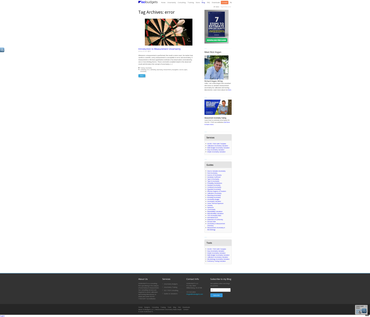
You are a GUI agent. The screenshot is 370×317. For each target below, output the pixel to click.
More (141, 76)
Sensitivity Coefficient (214, 177)
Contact (185, 309)
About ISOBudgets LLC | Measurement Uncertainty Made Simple (160, 309)
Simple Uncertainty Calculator (216, 152)
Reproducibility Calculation (215, 213)
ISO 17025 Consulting (171, 290)
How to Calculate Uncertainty (216, 171)
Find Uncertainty (212, 173)
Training (142, 68)
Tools (169, 307)
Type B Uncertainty (213, 181)
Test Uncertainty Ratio (214, 215)
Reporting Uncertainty (214, 195)
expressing (160, 69)
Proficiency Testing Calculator (216, 261)
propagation (175, 69)
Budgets (147, 307)
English (2, 316)
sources (181, 69)
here (229, 90)
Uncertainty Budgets (171, 284)
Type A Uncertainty (213, 179)
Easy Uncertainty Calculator (215, 150)
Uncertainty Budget (213, 199)
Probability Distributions (214, 183)
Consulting (155, 307)
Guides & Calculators (171, 294)
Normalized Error (212, 217)
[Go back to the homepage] (148, 2)
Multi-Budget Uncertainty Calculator (218, 148)
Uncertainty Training (170, 287)
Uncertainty (148, 68)
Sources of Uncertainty (214, 175)
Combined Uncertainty (214, 187)
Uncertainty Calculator (214, 201)
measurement (167, 69)
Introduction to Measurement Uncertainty (159, 48)
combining (143, 69)
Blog (174, 307)
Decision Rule (211, 221)
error (148, 69)
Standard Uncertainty (213, 185)
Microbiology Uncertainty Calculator (218, 259)
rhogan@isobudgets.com (194, 294)
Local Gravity (211, 209)
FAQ (179, 307)
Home (140, 307)
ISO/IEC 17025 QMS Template (216, 144)
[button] (185, 316)
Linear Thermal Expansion (215, 203)
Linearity (210, 205)
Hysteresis (210, 207)
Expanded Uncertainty (214, 189)
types (185, 69)
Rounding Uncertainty (214, 197)
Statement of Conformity (215, 219)
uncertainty (143, 71)
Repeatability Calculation (214, 211)
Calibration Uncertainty (214, 193)
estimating (153, 69)
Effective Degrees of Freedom (216, 191)
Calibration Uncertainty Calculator (217, 146)
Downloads (186, 307)
